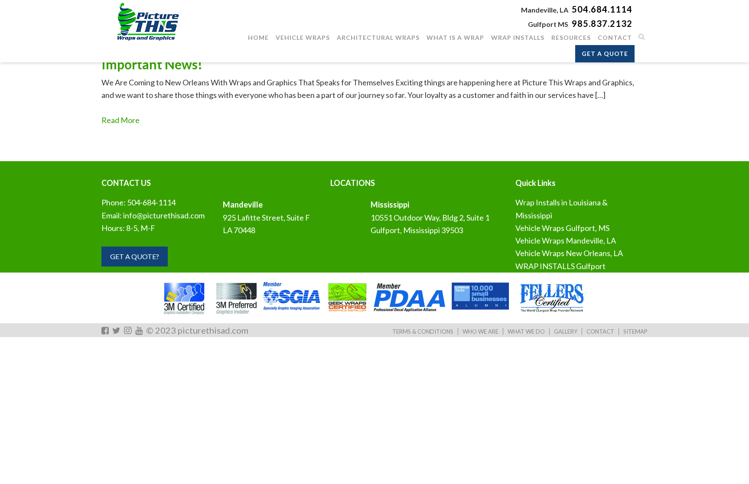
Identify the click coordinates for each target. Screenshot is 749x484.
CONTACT (600, 331)
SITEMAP (635, 331)
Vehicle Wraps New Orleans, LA (569, 253)
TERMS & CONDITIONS (422, 331)
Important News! (151, 64)
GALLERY (565, 331)
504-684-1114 (151, 202)
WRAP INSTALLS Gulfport (560, 266)
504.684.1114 (602, 9)
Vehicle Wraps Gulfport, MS (562, 228)
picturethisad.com (213, 330)
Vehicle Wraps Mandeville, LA (565, 240)
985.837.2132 (602, 23)
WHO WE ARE (480, 331)
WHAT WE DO (526, 331)
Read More (120, 120)
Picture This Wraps (146, 21)
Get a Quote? (134, 256)
